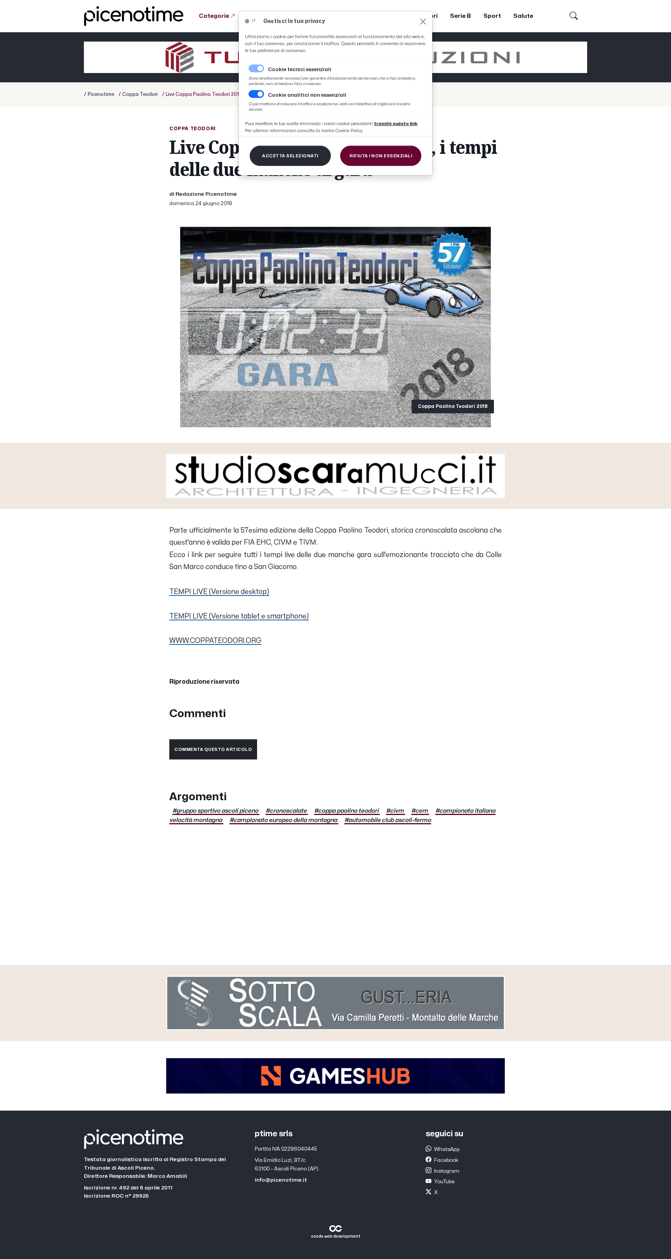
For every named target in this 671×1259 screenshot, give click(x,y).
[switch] (256, 94)
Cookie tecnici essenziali (299, 69)
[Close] (423, 22)
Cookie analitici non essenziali (307, 95)
